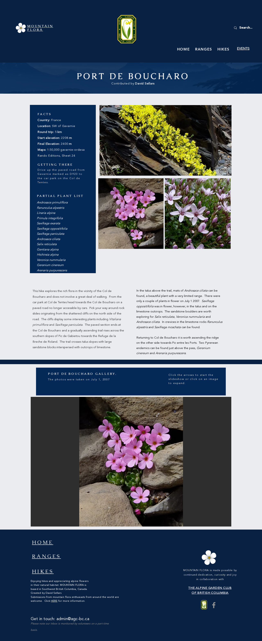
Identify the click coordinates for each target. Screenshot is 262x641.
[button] (131, 461)
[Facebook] (214, 605)
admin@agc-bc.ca (72, 619)
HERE (54, 601)
